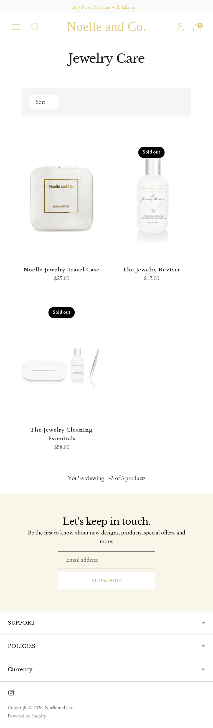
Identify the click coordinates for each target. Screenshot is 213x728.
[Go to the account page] (180, 27)
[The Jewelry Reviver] (151, 198)
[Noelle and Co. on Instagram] (11, 694)
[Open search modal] (35, 27)
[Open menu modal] (16, 27)
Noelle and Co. (59, 708)
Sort (40, 102)
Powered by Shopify (27, 716)
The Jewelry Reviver (151, 269)
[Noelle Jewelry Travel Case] (61, 198)
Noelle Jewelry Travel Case (62, 269)
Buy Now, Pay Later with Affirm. (103, 7)
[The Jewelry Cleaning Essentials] (61, 358)
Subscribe (106, 580)
